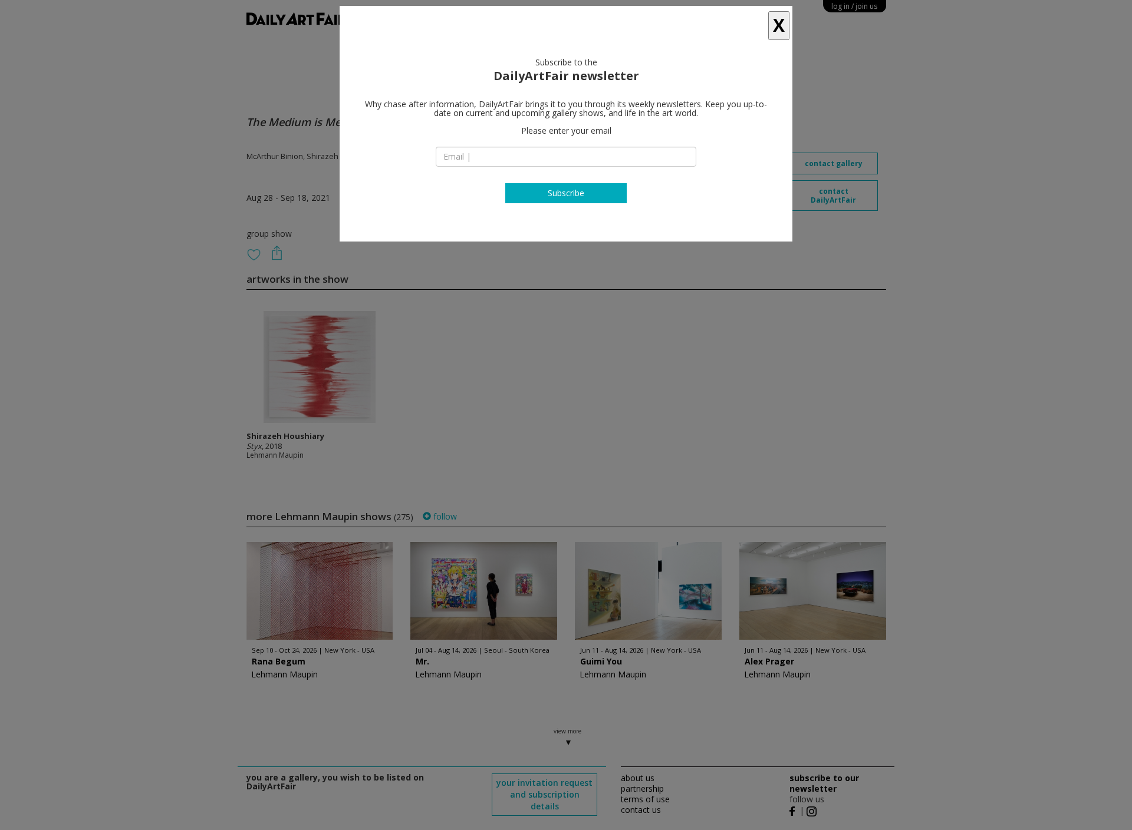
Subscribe (566, 193)
